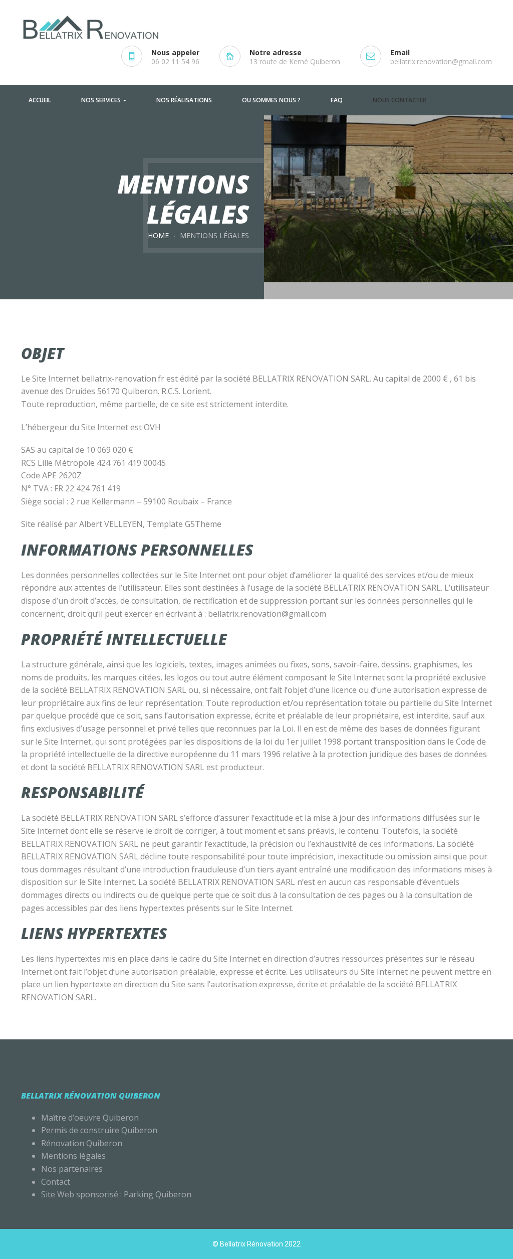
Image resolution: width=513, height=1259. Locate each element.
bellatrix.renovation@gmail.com (441, 61)
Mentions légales (74, 1155)
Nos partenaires (72, 1168)
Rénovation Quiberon (81, 1143)
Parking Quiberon (157, 1194)
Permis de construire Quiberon (99, 1130)
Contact (55, 1181)
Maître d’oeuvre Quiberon (90, 1117)
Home (158, 235)
